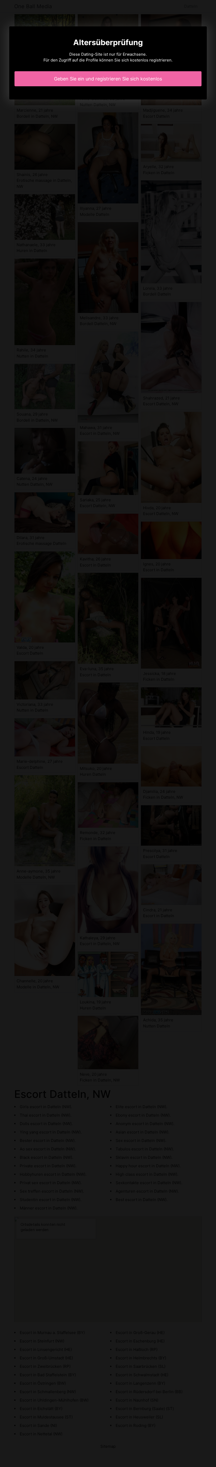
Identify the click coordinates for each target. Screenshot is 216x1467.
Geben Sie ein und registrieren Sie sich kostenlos (108, 79)
